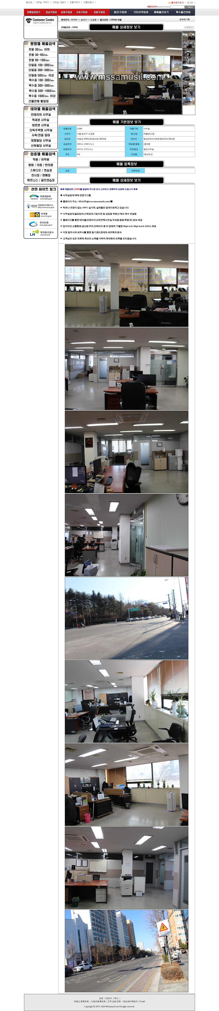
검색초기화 (184, 19)
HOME (74, 20)
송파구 (84, 20)
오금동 (93, 20)
